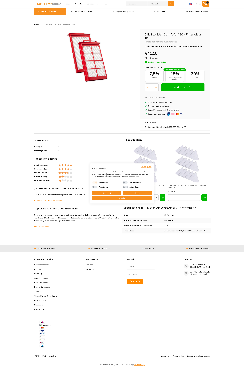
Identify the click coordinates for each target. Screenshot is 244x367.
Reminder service (41, 282)
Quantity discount (41, 278)
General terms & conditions (45, 296)
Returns (37, 269)
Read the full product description (48, 200)
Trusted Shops (139, 365)
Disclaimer (38, 305)
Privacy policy (40, 300)
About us (108, 4)
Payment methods (42, 287)
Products (78, 4)
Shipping (38, 274)
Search (171, 3)
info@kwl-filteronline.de (200, 272)
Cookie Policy (39, 309)
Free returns (162, 11)
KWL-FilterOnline (49, 356)
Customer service (93, 4)
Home (67, 4)
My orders (90, 269)
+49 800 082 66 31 (198, 265)
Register (89, 265)
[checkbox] (94, 182)
